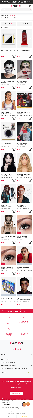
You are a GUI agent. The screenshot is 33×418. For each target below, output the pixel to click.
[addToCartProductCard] (14, 56)
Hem (2, 15)
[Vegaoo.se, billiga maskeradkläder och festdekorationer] (16, 6)
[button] (16, 372)
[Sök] (29, 10)
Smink (6, 15)
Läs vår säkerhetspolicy (7, 411)
